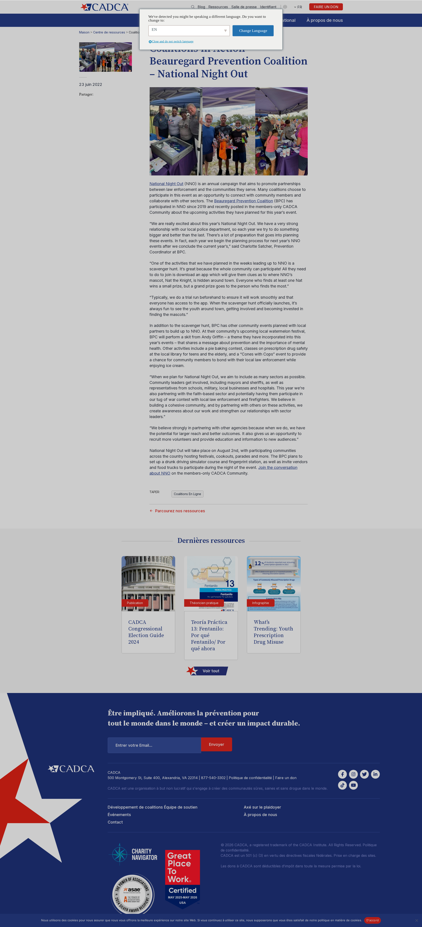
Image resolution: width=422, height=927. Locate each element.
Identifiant (268, 7)
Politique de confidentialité (250, 778)
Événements (119, 814)
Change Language (253, 31)
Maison (84, 32)
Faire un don (326, 7)
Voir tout (211, 671)
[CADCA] (104, 7)
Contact (115, 822)
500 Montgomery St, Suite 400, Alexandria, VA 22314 (153, 778)
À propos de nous (325, 20)
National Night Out (166, 183)
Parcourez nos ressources (180, 511)
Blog (201, 7)
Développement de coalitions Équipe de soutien (152, 807)
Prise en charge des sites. (355, 855)
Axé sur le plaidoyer (262, 807)
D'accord (372, 920)
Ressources (218, 7)
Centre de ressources (109, 32)
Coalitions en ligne (187, 494)
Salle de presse (244, 7)
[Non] (416, 920)
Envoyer (216, 744)
